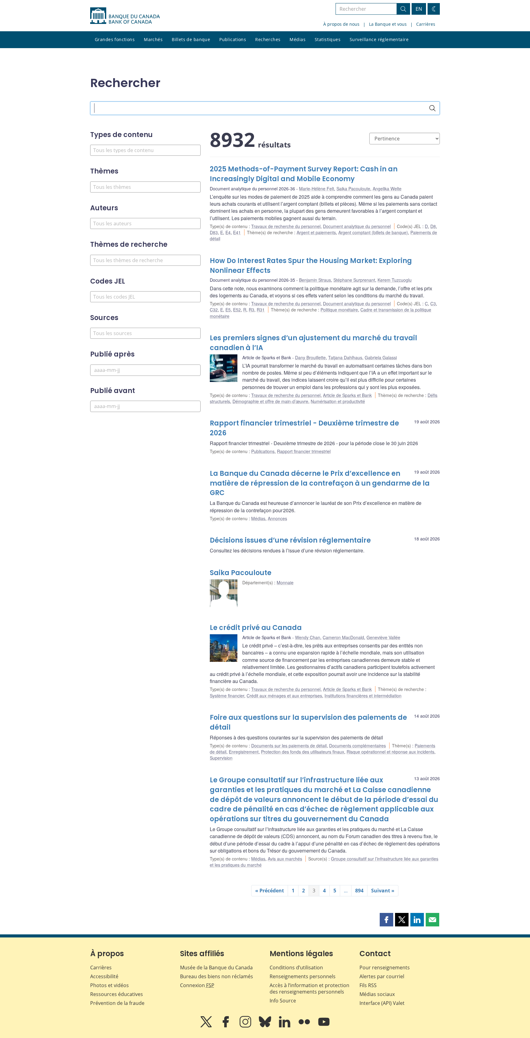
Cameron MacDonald (343, 637)
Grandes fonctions (115, 39)
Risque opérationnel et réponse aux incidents (390, 752)
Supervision (221, 758)
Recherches (267, 39)
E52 (237, 310)
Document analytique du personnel (357, 226)
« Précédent (269, 890)
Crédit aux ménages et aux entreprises (284, 696)
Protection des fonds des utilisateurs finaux (302, 752)
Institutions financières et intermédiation (363, 696)
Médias (297, 39)
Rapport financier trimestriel (304, 451)
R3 (251, 310)
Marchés (153, 39)
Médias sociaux (377, 994)
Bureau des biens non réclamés (216, 976)
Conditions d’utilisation (296, 967)
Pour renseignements (384, 967)
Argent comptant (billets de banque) (373, 232)
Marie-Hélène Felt (316, 188)
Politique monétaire (339, 310)
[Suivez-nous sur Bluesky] (265, 1026)
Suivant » (382, 890)
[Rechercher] (432, 108)
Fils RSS (368, 985)
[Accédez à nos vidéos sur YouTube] (324, 1026)
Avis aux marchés (285, 859)
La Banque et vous (388, 24)
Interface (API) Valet (382, 1003)
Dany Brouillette (310, 357)
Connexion (197, 985)
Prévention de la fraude (117, 1003)
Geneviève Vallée (383, 637)
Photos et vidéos (109, 985)
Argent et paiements (316, 232)
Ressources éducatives (116, 994)
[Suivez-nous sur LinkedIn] (285, 1026)
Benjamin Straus (315, 280)
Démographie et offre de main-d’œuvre (270, 401)
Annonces (277, 518)
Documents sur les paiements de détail (289, 745)
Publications (232, 39)
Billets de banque (191, 39)
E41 (237, 232)
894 (359, 890)
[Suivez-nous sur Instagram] (246, 1026)
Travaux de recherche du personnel (286, 226)
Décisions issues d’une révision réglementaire (290, 540)
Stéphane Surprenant (354, 280)
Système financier (227, 696)
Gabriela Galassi (381, 357)
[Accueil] (125, 15)
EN (419, 9)
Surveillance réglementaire (379, 39)
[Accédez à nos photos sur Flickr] (305, 1026)
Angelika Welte (387, 188)
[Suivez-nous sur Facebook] (226, 1026)
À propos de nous (341, 24)
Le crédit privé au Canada (256, 627)
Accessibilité (104, 976)
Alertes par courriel (381, 976)
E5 (228, 310)
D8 (433, 226)
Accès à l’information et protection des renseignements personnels (309, 988)
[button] (386, 919)
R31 (261, 310)
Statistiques (327, 39)
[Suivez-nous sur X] (207, 1026)
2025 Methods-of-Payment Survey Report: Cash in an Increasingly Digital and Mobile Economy (304, 174)
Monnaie (285, 582)
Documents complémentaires (357, 745)
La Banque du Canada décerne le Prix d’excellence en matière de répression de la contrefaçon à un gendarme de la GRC (320, 483)
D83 (214, 232)
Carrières (425, 24)
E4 (228, 232)
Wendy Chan (307, 637)
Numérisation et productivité (338, 401)
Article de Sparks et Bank (347, 395)
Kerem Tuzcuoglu (395, 280)
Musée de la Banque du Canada (216, 967)
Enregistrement (244, 752)
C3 (433, 303)
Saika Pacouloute (353, 188)
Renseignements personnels (303, 976)
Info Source (283, 1000)
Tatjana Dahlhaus (345, 357)
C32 (214, 310)
